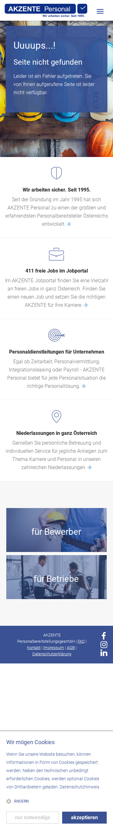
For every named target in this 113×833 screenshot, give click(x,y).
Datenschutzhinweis (79, 786)
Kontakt (33, 647)
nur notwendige (32, 817)
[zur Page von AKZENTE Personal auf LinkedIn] (103, 652)
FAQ (81, 641)
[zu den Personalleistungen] (84, 386)
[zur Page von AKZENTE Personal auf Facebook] (103, 636)
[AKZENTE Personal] (46, 10)
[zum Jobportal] (86, 305)
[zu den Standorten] (90, 467)
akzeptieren (84, 817)
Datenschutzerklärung (51, 654)
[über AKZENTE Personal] (69, 224)
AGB (71, 647)
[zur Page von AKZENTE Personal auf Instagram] (103, 644)
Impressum (53, 647)
